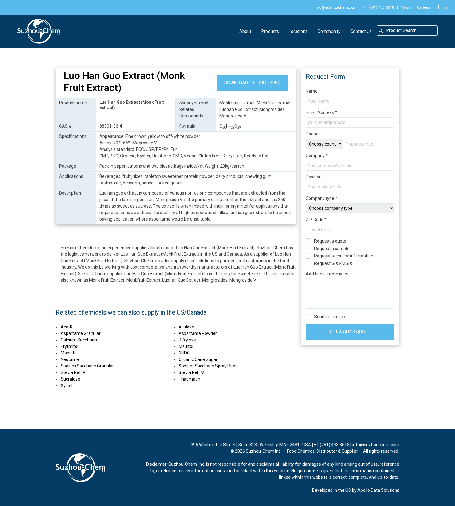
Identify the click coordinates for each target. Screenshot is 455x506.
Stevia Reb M (191, 372)
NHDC (184, 352)
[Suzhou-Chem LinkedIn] (443, 7)
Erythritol (69, 346)
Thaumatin (189, 378)
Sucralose (70, 378)
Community (329, 31)
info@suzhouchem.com (336, 7)
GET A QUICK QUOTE (350, 331)
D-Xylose (187, 339)
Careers (424, 7)
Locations (298, 31)
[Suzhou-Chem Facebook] (438, 7)
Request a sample (331, 248)
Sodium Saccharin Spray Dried (208, 365)
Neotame (70, 359)
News (405, 7)
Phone (312, 133)
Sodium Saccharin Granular (87, 365)
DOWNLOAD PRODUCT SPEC (252, 82)
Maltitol (186, 346)
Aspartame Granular (81, 333)
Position (314, 176)
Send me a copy (329, 316)
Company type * (321, 198)
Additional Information (328, 273)
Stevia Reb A (73, 372)
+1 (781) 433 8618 (378, 7)
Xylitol (66, 385)
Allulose (186, 326)
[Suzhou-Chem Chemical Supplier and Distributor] (38, 31)
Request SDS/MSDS (334, 263)
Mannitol (69, 352)
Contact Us (361, 31)
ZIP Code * (316, 219)
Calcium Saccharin (79, 339)
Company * (317, 155)
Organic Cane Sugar (198, 359)
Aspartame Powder (198, 333)
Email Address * (321, 112)
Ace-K (66, 326)
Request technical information (343, 255)
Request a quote (330, 241)
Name (312, 91)
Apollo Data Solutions (378, 490)
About (245, 31)
